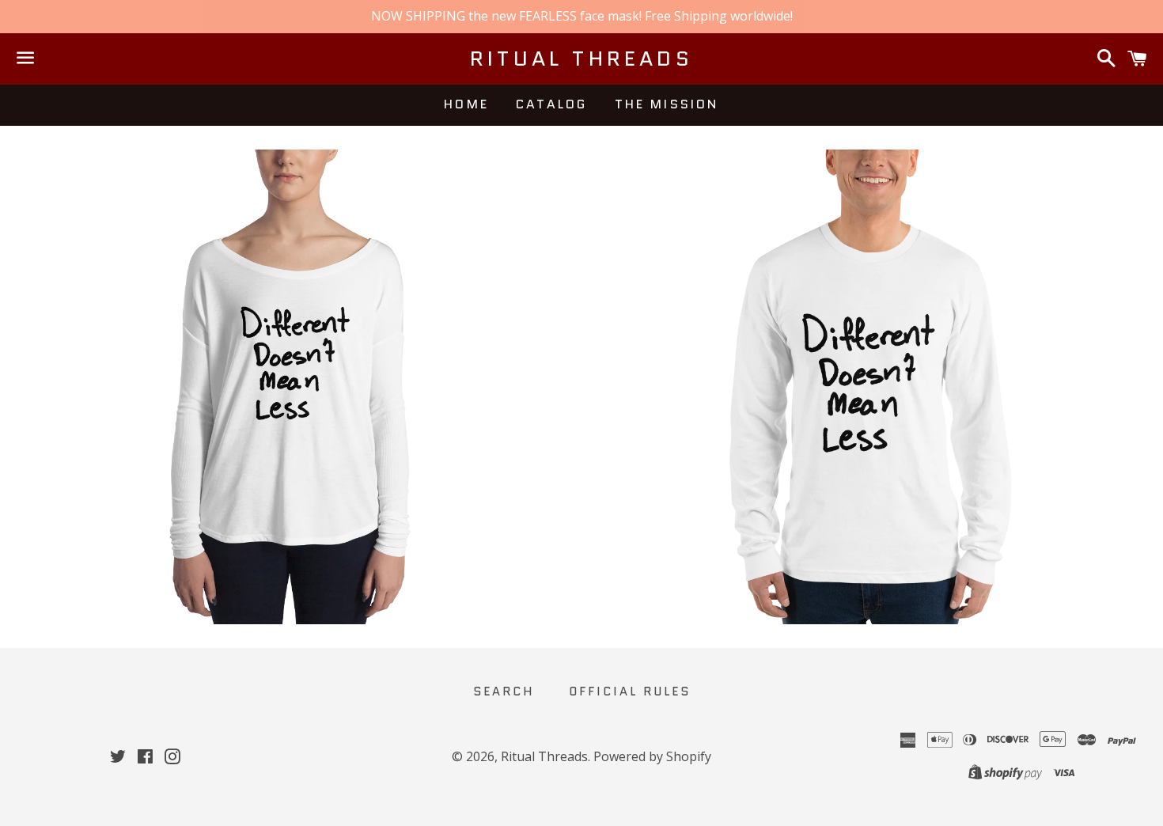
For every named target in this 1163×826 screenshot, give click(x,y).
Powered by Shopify (652, 756)
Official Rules (630, 691)
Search (503, 691)
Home (466, 104)
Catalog (551, 104)
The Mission (667, 104)
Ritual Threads (581, 58)
